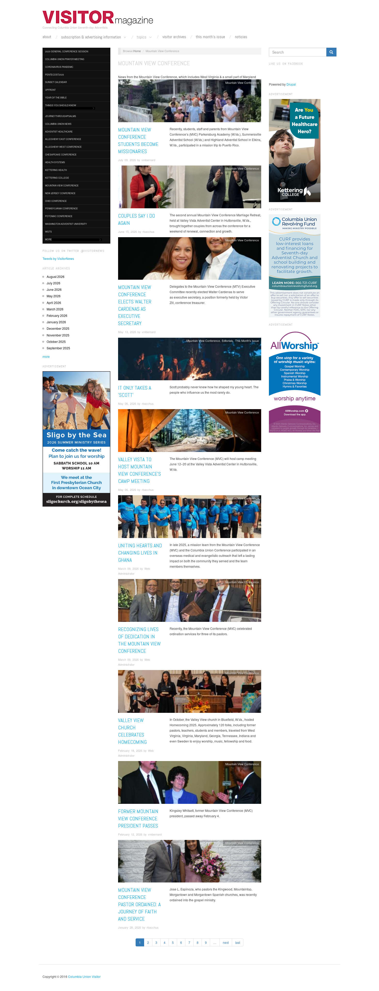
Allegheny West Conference (63, 146)
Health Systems (55, 162)
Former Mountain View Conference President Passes (138, 818)
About (47, 37)
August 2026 (55, 276)
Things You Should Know (60, 105)
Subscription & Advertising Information (91, 37)
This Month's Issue (210, 37)
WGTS (48, 231)
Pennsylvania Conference (61, 208)
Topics (142, 37)
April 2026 (54, 302)
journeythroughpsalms (60, 116)
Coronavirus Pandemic (59, 66)
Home (137, 51)
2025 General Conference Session (66, 51)
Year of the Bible (56, 97)
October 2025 (56, 341)
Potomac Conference (58, 216)
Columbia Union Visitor (84, 976)
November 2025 (58, 335)
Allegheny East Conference (63, 139)
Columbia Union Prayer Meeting (64, 59)
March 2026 (55, 309)
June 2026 (54, 289)
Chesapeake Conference (61, 154)
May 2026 (54, 296)
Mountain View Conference (62, 185)
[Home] (98, 17)
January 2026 (56, 322)
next (226, 942)
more (46, 356)
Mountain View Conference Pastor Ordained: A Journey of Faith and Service (139, 904)
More (48, 239)
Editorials (227, 340)
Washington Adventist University (66, 223)
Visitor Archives (174, 37)
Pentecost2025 (54, 74)
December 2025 (58, 328)
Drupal (291, 84)
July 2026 (53, 283)
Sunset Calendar (56, 82)
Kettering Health (56, 169)
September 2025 (58, 348)
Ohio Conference (56, 200)
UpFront (50, 89)
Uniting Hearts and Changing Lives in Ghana (140, 552)
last (237, 942)
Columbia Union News (58, 123)
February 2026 (57, 315)
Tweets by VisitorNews (58, 258)
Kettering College (57, 177)
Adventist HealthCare (59, 131)
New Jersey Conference (60, 193)
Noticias (241, 37)
